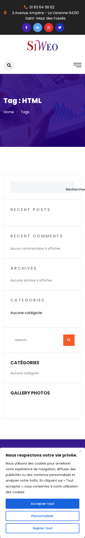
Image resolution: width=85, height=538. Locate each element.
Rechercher (69, 189)
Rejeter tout (42, 528)
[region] (42, 493)
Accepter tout (42, 503)
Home (8, 112)
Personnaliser (42, 516)
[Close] (80, 451)
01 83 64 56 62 (41, 7)
